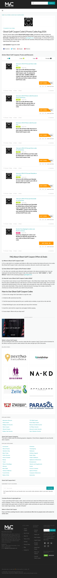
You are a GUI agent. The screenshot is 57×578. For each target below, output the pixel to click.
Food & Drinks (6, 472)
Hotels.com (36, 534)
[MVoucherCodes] (9, 4)
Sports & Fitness (33, 470)
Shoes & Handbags (7, 464)
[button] (6, 49)
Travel (4, 462)
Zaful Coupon (6, 422)
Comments (51, 90)
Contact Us (26, 550)
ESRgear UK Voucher (8, 424)
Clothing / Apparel (34, 453)
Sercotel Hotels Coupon (37, 557)
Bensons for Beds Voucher (36, 424)
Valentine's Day (6, 451)
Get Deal (45, 243)
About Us (26, 536)
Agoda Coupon (37, 540)
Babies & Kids (6, 475)
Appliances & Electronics (35, 459)
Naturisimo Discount (7, 420)
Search (51, 3)
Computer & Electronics (35, 472)
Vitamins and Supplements (36, 464)
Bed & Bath (5, 468)
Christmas (32, 446)
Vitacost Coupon (6, 429)
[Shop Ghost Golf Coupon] (28, 22)
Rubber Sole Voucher (8, 431)
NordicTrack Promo (36, 548)
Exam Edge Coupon (34, 422)
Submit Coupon (25, 529)
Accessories (5, 446)
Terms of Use (27, 538)
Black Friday (5, 453)
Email (20, 90)
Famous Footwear (34, 468)
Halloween (32, 451)
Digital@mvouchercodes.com (11, 548)
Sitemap (25, 541)
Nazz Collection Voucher (35, 431)
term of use (46, 539)
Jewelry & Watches (7, 470)
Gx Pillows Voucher (34, 427)
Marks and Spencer (36, 552)
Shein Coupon (6, 427)
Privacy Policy (27, 544)
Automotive (32, 475)
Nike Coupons (37, 537)
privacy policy (50, 538)
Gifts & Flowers (6, 448)
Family (31, 466)
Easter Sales (32, 455)
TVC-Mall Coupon (34, 420)
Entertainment (33, 462)
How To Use (26, 533)
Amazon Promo (36, 531)
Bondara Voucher (36, 544)
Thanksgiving (33, 448)
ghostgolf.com (29, 38)
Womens (5, 466)
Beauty (4, 459)
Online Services (6, 455)
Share (15, 90)
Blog (25, 547)
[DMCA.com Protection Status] (49, 555)
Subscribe (50, 488)
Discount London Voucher (36, 429)
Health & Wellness (34, 457)
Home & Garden (6, 457)
